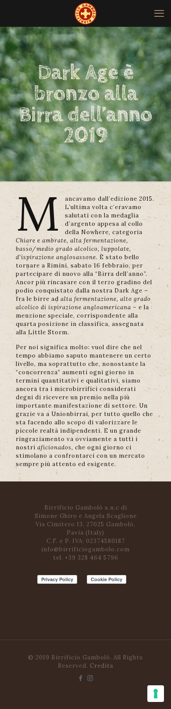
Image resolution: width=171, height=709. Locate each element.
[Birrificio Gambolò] (85, 13)
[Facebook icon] (81, 678)
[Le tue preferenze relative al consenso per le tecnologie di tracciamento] (155, 693)
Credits (102, 665)
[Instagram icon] (90, 678)
